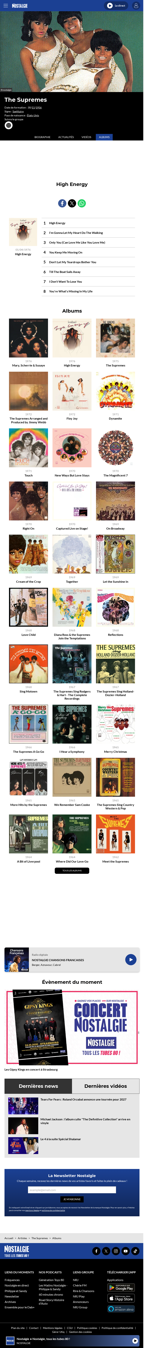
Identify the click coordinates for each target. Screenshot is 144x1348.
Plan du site (18, 1327)
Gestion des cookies (80, 1331)
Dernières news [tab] (38, 1086)
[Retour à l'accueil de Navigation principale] (19, 5)
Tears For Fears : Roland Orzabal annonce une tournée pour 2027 (83, 1099)
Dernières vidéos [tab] (105, 1086)
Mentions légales (52, 1327)
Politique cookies (87, 1327)
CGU (70, 1327)
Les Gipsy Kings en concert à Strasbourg (31, 1069)
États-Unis (33, 115)
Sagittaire (18, 111)
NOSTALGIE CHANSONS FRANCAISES (58, 960)
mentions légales (32, 1210)
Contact (33, 1327)
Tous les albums (72, 870)
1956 (39, 107)
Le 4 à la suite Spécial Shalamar (60, 1139)
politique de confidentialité (53, 1210)
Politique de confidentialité (117, 1327)
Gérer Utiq (58, 1331)
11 (33, 107)
